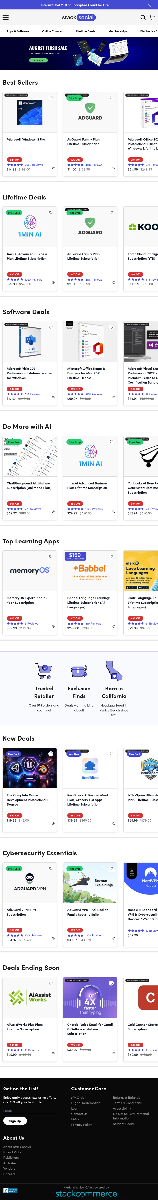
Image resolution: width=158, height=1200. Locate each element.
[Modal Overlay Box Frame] (79, 600)
